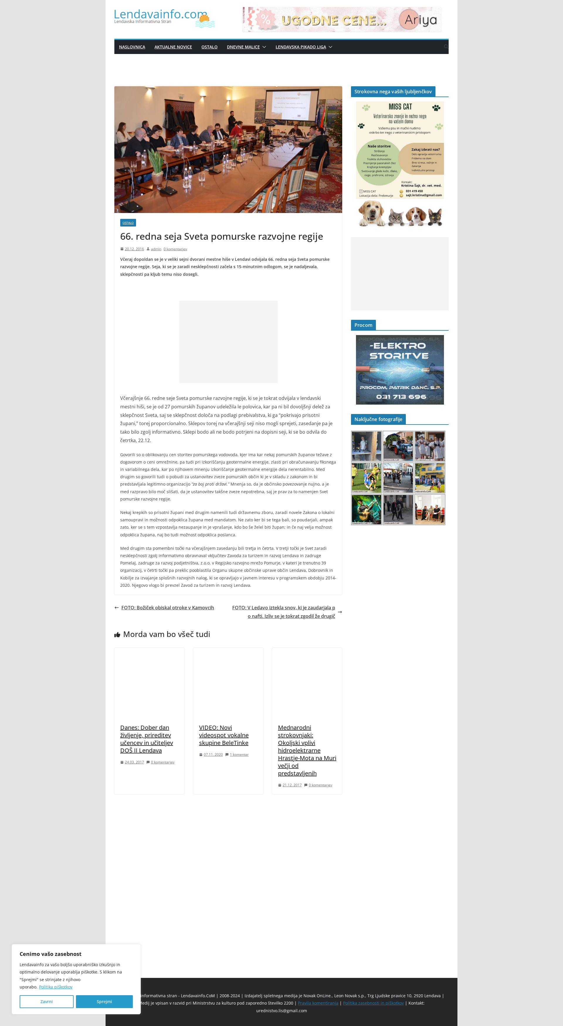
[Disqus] (228, 876)
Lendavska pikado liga (301, 47)
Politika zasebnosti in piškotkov (373, 1003)
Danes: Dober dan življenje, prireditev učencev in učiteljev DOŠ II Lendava (146, 739)
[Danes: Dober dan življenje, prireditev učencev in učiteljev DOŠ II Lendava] (149, 652)
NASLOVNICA (132, 47)
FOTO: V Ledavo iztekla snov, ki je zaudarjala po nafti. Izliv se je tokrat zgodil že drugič (283, 611)
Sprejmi (104, 1001)
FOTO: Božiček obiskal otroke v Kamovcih (167, 607)
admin (156, 248)
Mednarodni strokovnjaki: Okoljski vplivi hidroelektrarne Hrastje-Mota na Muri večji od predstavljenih (307, 750)
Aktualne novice (173, 47)
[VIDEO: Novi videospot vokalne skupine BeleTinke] (228, 652)
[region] (76, 979)
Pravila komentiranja (318, 1003)
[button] (263, 47)
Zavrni (46, 1001)
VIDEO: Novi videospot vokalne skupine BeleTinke (224, 735)
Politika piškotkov (55, 987)
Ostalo (209, 47)
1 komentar (239, 754)
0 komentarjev (175, 248)
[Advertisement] (228, 342)
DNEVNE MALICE (243, 47)
